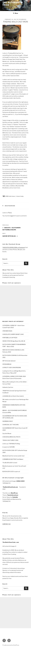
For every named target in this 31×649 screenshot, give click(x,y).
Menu (16, 13)
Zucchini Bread (6, 433)
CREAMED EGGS (7, 331)
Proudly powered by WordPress (10, 645)
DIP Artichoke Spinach (9, 361)
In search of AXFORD (8, 447)
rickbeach (22, 19)
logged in (12, 216)
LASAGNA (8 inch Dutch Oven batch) (13, 396)
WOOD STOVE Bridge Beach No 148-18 (13, 341)
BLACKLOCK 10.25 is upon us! (11, 471)
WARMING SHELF (7, 421)
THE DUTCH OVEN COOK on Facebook (13, 247)
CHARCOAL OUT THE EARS (10, 424)
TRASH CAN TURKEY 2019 (10, 440)
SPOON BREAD (6, 364)
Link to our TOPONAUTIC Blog (11, 443)
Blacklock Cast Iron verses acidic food (13, 456)
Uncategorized (10, 205)
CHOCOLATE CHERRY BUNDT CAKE (13, 334)
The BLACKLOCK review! (9, 462)
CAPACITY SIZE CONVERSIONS (11, 367)
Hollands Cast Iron (7, 387)
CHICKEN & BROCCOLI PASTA (11, 437)
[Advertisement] (15, 300)
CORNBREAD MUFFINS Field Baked (12, 459)
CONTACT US (6, 524)
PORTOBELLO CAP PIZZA (9, 337)
